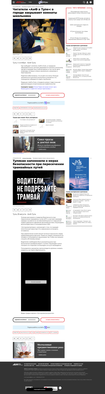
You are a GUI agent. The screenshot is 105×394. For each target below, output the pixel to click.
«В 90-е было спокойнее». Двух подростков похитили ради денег (81, 59)
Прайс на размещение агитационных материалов (49, 365)
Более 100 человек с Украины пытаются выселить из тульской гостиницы (54, 121)
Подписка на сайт (78, 363)
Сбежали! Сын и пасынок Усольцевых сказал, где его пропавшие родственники (82, 49)
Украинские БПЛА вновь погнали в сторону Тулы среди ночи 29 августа (79, 19)
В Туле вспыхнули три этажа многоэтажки (79, 32)
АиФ (21, 54)
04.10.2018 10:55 (16, 6)
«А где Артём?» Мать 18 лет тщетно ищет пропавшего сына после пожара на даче (82, 212)
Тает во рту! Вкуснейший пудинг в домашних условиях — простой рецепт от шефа (81, 201)
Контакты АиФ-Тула (29, 365)
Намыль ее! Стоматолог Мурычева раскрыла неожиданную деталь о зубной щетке (82, 65)
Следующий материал (39, 389)
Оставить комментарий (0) (52, 95)
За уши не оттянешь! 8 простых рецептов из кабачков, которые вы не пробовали (82, 195)
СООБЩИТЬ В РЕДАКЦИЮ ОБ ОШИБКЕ (73, 365)
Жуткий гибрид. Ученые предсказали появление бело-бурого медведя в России (82, 71)
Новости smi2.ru (18, 153)
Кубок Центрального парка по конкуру (79, 25)
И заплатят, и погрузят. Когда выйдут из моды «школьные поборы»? (27, 132)
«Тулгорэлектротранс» (19, 206)
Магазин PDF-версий (43, 363)
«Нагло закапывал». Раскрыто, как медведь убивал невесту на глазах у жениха (82, 222)
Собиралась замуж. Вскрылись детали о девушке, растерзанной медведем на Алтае (81, 206)
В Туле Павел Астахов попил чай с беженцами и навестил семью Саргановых (39, 87)
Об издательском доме (30, 363)
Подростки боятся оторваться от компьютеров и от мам (28, 125)
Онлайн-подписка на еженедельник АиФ (61, 363)
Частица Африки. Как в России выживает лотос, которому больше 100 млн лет (82, 76)
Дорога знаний (50, 125)
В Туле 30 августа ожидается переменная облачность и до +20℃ (79, 38)
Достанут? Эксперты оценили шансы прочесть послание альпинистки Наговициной (82, 217)
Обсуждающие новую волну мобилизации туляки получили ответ (79, 12)
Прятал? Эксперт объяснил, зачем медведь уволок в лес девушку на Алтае (81, 54)
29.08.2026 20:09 (17, 158)
